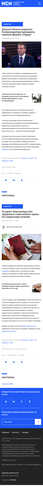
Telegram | (6, 161)
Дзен (31, 158)
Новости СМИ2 (7, 384)
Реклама (25, 432)
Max (11, 161)
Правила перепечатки (10, 473)
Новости (24, 158)
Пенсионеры (12, 355)
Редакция (5, 432)
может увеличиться (28, 326)
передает (5, 149)
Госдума (17, 173)
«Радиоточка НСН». (9, 331)
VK (35, 158)
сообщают (5, 271)
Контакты (15, 432)
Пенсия (21, 355)
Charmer (13, 480)
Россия (10, 173)
